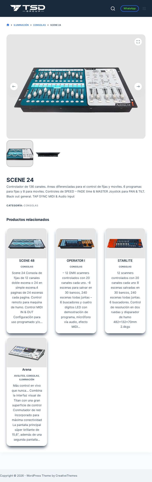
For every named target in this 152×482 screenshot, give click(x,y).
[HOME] (7, 25)
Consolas (31, 205)
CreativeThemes (66, 475)
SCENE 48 (26, 260)
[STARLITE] (125, 243)
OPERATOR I (76, 260)
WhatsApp (130, 8)
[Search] (113, 8)
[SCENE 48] (27, 243)
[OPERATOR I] (76, 243)
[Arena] (27, 352)
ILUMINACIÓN (26, 379)
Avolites (19, 375)
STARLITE (125, 260)
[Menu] (144, 8)
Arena (26, 369)
